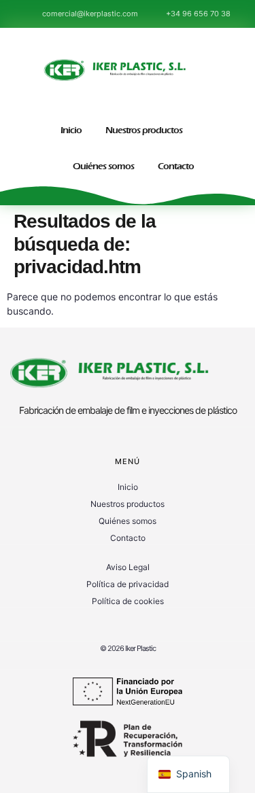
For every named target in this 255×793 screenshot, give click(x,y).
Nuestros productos (143, 130)
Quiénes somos (103, 166)
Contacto (176, 166)
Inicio (71, 130)
